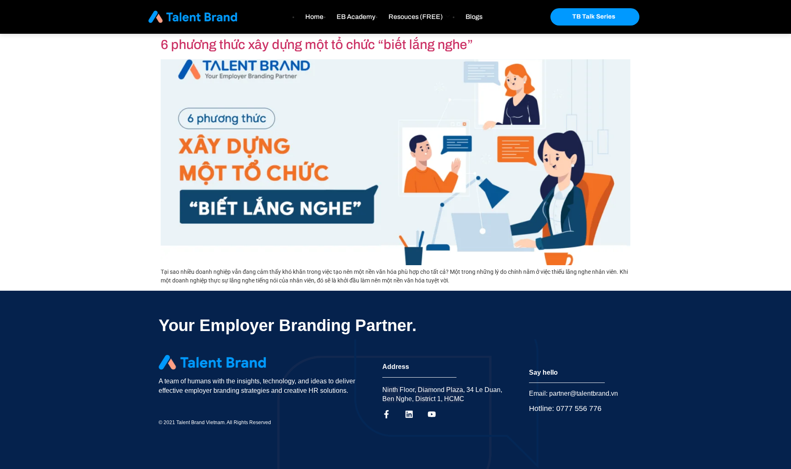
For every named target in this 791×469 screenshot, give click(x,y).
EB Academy (356, 16)
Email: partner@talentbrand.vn (573, 393)
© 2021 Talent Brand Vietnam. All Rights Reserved (215, 422)
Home (314, 16)
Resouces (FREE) (415, 16)
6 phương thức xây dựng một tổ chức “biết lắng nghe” (317, 44)
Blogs (474, 16)
